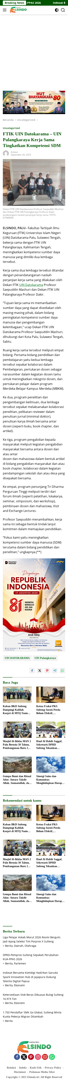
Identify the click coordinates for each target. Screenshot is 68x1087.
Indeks (23, 1067)
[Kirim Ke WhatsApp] (62, 670)
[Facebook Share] (32, 670)
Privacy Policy (53, 1067)
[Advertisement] (34, 52)
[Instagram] (38, 1057)
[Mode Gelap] (57, 10)
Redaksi (11, 1067)
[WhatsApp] (52, 1057)
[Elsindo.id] (18, 10)
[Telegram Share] (55, 670)
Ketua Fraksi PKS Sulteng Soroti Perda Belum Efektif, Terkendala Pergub (48, 710)
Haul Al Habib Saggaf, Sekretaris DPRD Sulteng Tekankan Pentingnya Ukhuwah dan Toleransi (49, 745)
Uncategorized (11, 128)
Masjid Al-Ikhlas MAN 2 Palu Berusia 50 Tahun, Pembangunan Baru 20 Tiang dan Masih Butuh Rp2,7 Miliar (17, 745)
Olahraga (30, 946)
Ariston (14, 152)
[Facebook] (17, 1057)
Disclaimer (20, 1072)
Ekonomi (19, 985)
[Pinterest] (31, 1057)
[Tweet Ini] (39, 670)
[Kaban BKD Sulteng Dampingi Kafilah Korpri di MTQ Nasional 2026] (17, 695)
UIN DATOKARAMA (17, 658)
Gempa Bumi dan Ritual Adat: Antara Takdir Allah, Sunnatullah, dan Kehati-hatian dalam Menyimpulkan (17, 780)
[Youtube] (45, 1057)
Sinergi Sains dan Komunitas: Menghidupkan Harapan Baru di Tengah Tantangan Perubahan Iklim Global (50, 780)
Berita (9, 946)
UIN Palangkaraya (45, 658)
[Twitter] (24, 1057)
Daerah (18, 946)
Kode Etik (36, 1067)
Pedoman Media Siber (42, 1072)
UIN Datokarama (31, 285)
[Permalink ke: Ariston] (6, 153)
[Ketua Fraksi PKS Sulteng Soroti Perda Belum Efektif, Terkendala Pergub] (50, 695)
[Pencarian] (63, 10)
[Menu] (5, 10)
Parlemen (20, 963)
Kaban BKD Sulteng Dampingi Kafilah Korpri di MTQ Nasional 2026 (17, 710)
